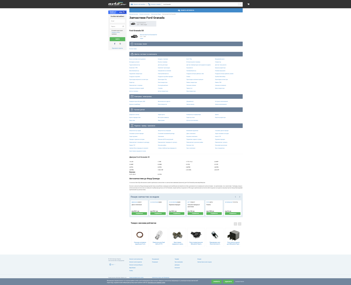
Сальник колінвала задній (136, 88)
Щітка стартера (133, 91)
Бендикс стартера (163, 59)
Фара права (161, 120)
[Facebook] (114, 43)
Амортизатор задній (135, 130)
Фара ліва (132, 120)
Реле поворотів (162, 104)
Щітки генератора (163, 91)
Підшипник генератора (135, 73)
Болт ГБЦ (189, 59)
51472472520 (156, 202)
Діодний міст (190, 101)
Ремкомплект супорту (221, 142)
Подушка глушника (134, 76)
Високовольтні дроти (164, 101)
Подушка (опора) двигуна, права (224, 73)
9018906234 (231, 202)
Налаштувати (239, 281)
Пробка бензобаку (220, 76)
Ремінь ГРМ (218, 82)
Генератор (218, 62)
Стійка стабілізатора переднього (167, 148)
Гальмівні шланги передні (136, 133)
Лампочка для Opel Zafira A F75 (159, 243)
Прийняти (216, 281)
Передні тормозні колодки (136, 139)
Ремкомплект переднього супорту (167, 142)
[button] (115, 264)
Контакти (177, 267)
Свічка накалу (190, 104)
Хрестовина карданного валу (137, 151)
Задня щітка (161, 114)
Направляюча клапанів (164, 70)
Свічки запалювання (221, 104)
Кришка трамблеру (134, 104)
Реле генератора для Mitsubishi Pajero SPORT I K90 (196, 243)
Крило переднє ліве (134, 117)
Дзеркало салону (134, 114)
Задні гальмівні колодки (222, 133)
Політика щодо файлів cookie (156, 282)
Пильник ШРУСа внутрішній (165, 139)
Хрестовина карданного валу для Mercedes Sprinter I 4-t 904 (177, 243)
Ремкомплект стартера (135, 85)
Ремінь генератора (191, 82)
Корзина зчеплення (191, 136)
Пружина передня (220, 139)
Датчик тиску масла (220, 65)
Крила (217, 114)
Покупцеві (155, 262)
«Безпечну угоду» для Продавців (160, 277)
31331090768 (174, 202)
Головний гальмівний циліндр (166, 133)
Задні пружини (133, 136)
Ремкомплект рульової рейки (194, 142)
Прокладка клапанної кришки (194, 79)
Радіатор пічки (190, 117)
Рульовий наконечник (221, 145)
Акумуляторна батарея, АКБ (137, 101)
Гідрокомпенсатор (134, 65)
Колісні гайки (133, 48)
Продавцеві (155, 259)
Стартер (160, 88)
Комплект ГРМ (133, 67)
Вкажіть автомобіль (187, 10)
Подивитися (139, 213)
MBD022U (137, 202)
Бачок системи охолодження (137, 59)
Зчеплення (161, 136)
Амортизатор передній (164, 130)
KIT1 (191, 202)
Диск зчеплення (190, 133)
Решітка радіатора (220, 117)
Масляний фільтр (134, 70)
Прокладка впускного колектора (138, 79)
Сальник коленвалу (220, 85)
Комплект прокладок (164, 67)
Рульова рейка (162, 145)
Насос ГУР (218, 136)
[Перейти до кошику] (248, 4)
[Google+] (120, 43)
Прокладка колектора (221, 79)
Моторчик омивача (163, 117)
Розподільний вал (163, 85)
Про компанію (179, 262)
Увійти (117, 39)
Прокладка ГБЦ (162, 79)
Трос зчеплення (190, 148)
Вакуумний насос (219, 59)
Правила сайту (116, 32)
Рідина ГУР (132, 145)
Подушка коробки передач (165, 76)
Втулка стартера (162, 62)
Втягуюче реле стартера (193, 62)
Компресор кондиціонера (193, 114)
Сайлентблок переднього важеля (138, 148)
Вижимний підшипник (192, 130)
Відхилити (228, 281)
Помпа (188, 76)
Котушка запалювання (221, 101)
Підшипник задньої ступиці (193, 139)
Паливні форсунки (220, 70)
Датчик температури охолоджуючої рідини (198, 65)
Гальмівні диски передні (222, 130)
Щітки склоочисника (192, 120)
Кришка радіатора (220, 67)
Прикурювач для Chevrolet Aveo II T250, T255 (215, 243)
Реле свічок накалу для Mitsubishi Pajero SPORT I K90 (233, 243)
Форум (199, 259)
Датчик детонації (163, 65)
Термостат (189, 88)
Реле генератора (162, 82)
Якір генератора (191, 91)
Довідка (177, 265)
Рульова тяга (190, 145)
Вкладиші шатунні (134, 62)
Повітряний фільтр (163, 73)
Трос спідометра (219, 148)
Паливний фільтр (191, 70)
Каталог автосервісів (135, 262)
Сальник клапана (191, 85)
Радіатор (131, 82)
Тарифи (177, 259)
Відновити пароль (117, 48)
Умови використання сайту (136, 277)
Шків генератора (219, 88)
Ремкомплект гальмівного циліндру (139, 142)
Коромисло (189, 67)
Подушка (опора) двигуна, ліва (195, 73)
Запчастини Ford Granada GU (148, 34)
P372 (209, 202)
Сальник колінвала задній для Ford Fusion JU (140, 243)
